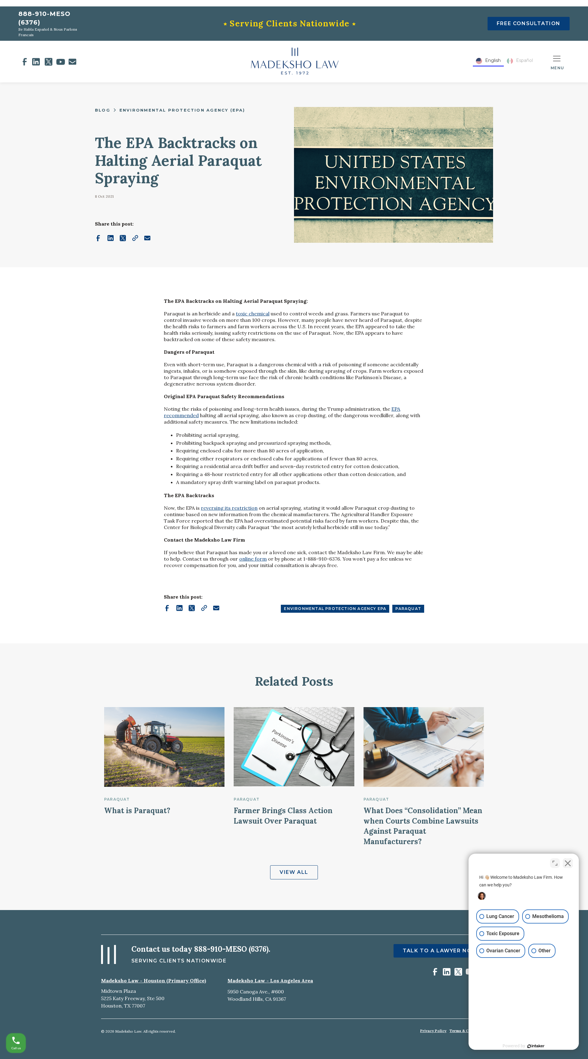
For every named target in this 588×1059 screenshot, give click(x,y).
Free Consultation (528, 23)
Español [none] (524, 60)
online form (253, 559)
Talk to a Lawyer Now (440, 951)
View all (294, 872)
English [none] (493, 60)
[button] (557, 61)
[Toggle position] (555, 863)
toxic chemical (253, 313)
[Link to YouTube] (60, 62)
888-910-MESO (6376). (232, 949)
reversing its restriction (229, 508)
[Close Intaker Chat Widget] (568, 863)
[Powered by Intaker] (536, 1046)
